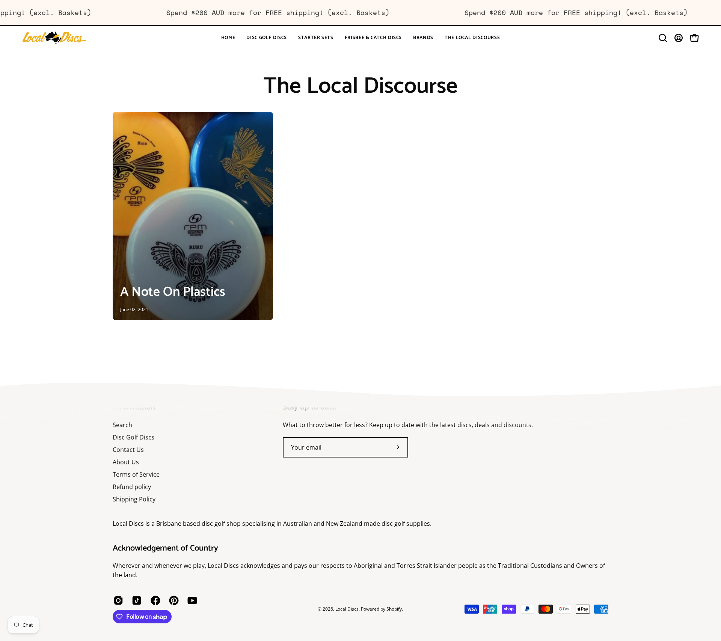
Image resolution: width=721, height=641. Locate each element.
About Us (126, 462)
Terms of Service (136, 474)
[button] (267, 38)
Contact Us (128, 449)
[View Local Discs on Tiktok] (135, 600)
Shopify (394, 609)
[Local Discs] (69, 38)
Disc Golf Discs (133, 437)
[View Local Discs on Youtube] (191, 600)
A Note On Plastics (172, 292)
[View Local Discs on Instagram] (117, 600)
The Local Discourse (361, 86)
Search (122, 425)
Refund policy (132, 487)
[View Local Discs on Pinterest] (172, 600)
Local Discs (347, 609)
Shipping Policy (134, 499)
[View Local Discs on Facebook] (154, 600)
